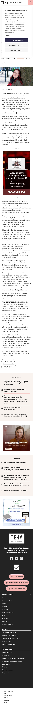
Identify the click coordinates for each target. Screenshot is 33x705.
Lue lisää (7, 35)
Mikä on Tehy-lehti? (8, 652)
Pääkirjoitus (5, 621)
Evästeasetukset (16, 50)
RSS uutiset (7, 698)
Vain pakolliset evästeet (16, 45)
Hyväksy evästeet (16, 40)
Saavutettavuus (8, 696)
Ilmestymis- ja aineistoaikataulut (12, 661)
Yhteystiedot (6, 664)
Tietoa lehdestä (7, 649)
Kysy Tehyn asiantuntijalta (10, 635)
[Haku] (25, 2)
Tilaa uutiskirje (18, 577)
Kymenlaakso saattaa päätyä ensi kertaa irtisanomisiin (15, 390)
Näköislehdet (6, 655)
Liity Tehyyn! (8, 367)
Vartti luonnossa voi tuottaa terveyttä (16, 490)
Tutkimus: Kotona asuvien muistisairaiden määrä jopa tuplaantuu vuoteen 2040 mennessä (17, 469)
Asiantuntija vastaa (8, 613)
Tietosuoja (6, 693)
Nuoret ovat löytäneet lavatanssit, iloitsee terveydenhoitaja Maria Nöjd (16, 415)
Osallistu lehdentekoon (18, 589)
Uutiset (4, 598)
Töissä (4, 604)
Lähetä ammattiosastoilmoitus (18, 583)
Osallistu (5, 629)
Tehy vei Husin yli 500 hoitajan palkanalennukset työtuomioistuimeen (16, 485)
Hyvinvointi (5, 610)
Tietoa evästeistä (8, 691)
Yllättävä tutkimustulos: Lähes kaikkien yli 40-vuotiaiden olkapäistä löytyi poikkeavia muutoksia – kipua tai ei (16, 477)
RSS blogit (6, 700)
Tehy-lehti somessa (8, 673)
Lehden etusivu (7, 595)
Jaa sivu (3, 63)
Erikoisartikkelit (7, 601)
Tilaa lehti (5, 667)
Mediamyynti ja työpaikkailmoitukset (13, 658)
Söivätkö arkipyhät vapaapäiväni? (15, 463)
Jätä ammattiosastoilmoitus (11, 638)
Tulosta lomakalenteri (9, 644)
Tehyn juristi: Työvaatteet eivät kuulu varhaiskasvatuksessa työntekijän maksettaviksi (16, 383)
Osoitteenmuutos (7, 670)
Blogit (4, 615)
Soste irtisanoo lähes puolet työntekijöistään (13, 408)
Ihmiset (4, 607)
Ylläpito (5, 702)
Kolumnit (5, 618)
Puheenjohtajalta (7, 624)
